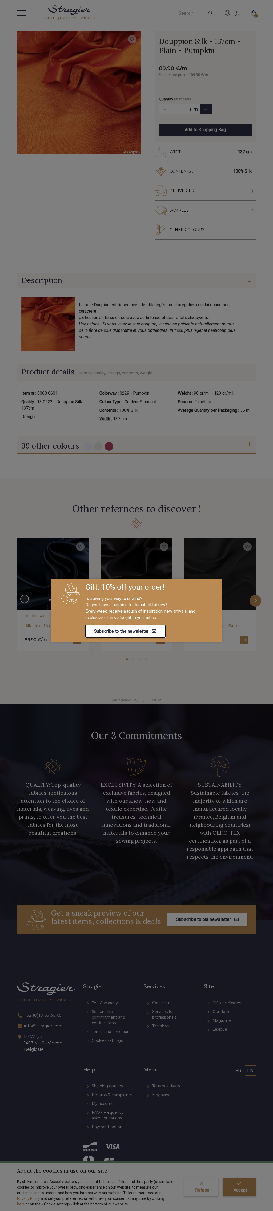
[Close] (217, 573)
